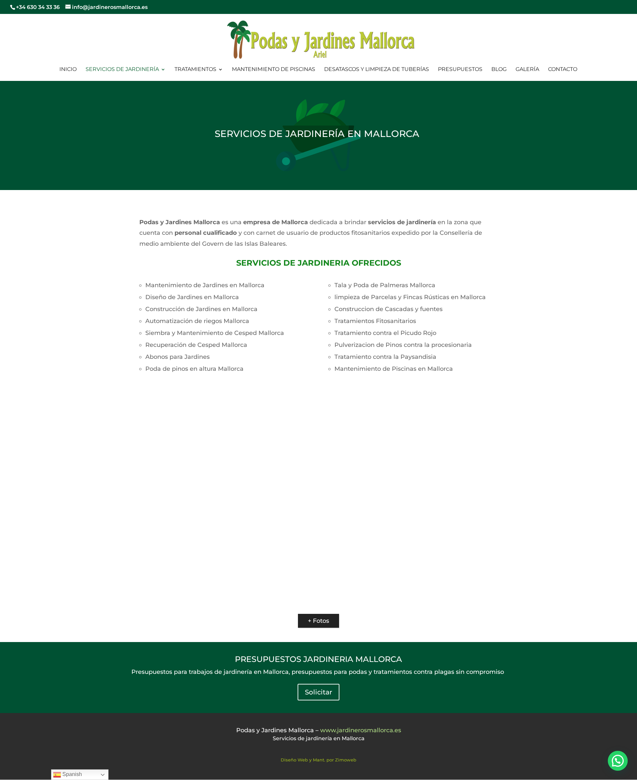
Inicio (68, 69)
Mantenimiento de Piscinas (273, 69)
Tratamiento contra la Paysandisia (385, 356)
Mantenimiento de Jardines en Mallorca (204, 285)
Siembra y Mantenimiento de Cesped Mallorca (214, 333)
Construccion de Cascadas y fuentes (388, 309)
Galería (527, 69)
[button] (618, 761)
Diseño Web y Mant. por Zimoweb (318, 759)
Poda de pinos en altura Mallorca (194, 368)
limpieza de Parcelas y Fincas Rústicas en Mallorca (410, 297)
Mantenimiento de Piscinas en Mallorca (393, 368)
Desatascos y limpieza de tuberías (376, 69)
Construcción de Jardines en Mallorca (201, 309)
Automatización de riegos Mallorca (197, 321)
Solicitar (318, 692)
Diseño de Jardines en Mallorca (192, 297)
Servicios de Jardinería (122, 69)
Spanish (71, 774)
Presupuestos (460, 69)
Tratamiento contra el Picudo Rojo (385, 333)
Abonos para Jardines (177, 356)
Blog (499, 69)
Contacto (562, 69)
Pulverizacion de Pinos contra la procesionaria (403, 345)
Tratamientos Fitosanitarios (375, 321)
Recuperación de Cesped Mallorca (196, 345)
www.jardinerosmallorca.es (360, 730)
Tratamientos (195, 69)
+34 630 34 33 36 (38, 7)
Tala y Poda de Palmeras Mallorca (384, 285)
